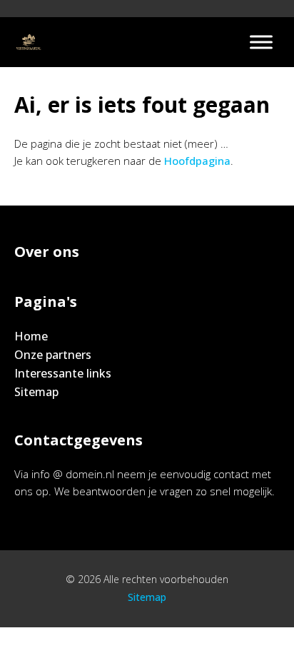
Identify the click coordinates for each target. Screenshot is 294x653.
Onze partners (52, 355)
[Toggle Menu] (261, 42)
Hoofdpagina (197, 160)
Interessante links (62, 373)
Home (31, 336)
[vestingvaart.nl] (28, 42)
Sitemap (36, 392)
